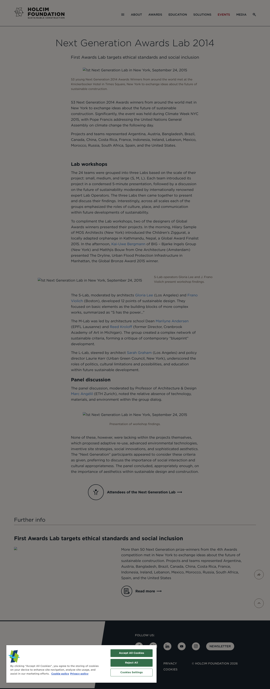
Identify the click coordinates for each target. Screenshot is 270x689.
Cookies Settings (131, 672)
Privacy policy (79, 673)
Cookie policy (60, 673)
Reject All (131, 662)
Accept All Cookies (131, 653)
